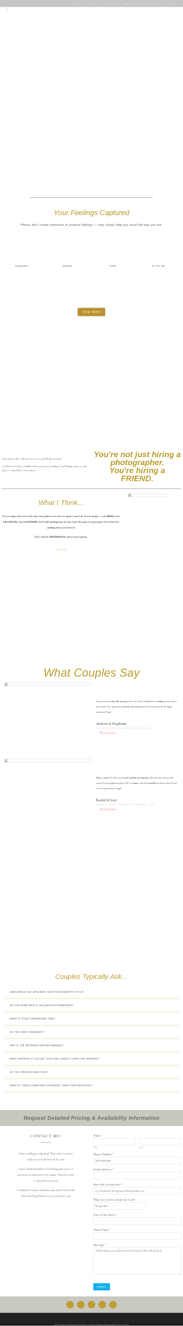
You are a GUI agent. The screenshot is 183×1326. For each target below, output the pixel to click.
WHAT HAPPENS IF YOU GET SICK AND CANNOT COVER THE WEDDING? (54, 1058)
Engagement (21, 266)
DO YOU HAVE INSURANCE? (27, 1032)
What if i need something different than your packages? (51, 1085)
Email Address (103, 1169)
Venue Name (101, 1230)
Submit (101, 1286)
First (95, 1147)
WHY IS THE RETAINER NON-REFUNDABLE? (37, 1045)
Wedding (67, 266)
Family (112, 266)
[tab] (91, 992)
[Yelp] (113, 1304)
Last (141, 1147)
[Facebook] (70, 1304)
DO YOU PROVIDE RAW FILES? (29, 1072)
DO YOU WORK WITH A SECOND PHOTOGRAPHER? (41, 1005)
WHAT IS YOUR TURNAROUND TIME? (32, 1018)
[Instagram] (81, 1304)
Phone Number (103, 1154)
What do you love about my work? (114, 1200)
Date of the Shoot (105, 1215)
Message (99, 1245)
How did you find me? (107, 1184)
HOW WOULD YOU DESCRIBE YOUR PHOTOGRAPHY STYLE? (47, 992)
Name (97, 1135)
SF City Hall (158, 266)
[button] (91, 312)
